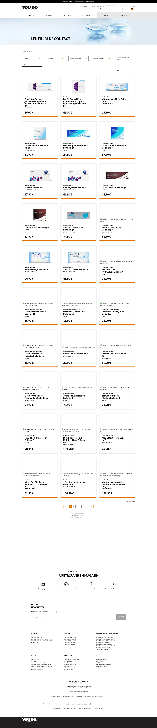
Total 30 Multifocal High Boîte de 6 (36, 439)
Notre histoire (68, 663)
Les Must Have (35, 659)
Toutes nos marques (102, 649)
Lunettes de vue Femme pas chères (41, 664)
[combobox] (32, 58)
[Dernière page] (94, 506)
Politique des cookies (69, 708)
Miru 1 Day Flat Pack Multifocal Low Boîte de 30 (36, 484)
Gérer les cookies (69, 669)
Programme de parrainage (103, 668)
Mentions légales (99, 708)
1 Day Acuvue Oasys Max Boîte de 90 (75, 483)
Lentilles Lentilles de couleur (76, 515)
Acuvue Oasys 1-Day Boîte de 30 (73, 229)
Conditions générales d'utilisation (94, 696)
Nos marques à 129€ (102, 666)
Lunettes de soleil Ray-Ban (104, 644)
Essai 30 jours (100, 661)
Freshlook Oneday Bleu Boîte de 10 (113, 313)
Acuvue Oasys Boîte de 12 (75, 270)
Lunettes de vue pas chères (39, 663)
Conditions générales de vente (78, 698)
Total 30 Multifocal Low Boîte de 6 (74, 397)
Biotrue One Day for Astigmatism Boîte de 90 (36, 397)
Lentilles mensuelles (70, 640)
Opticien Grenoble (99, 703)
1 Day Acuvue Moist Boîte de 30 (114, 100)
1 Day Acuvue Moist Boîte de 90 (36, 147)
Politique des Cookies (70, 668)
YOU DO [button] (105, 15)
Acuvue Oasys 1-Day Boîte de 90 (111, 229)
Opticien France (109, 703)
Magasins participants (37, 669)
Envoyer (121, 617)
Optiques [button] (30, 15)
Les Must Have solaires (37, 637)
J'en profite (91, 1)
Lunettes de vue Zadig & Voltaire (105, 639)
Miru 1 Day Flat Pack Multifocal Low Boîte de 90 (74, 440)
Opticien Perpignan (87, 703)
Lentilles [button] (67, 15)
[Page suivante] (91, 506)
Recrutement (67, 666)
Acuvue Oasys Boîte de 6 (36, 270)
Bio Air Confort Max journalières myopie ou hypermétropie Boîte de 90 (74, 102)
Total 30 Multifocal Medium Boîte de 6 (111, 397)
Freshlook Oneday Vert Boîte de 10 (35, 313)
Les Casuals (34, 661)
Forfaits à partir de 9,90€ (103, 663)
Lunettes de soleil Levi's (103, 647)
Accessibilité (56, 708)
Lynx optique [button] (125, 15)
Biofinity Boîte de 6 (33, 188)
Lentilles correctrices (70, 637)
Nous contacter (55, 696)
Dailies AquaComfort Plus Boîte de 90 (114, 147)
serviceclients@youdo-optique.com (78, 691)
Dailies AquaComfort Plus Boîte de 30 (75, 147)
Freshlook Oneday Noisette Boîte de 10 (34, 355)
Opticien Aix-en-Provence (73, 703)
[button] (132, 7)
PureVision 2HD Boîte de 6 (75, 354)
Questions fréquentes (68, 696)
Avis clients (80, 696)
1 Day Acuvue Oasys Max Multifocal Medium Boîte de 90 (113, 484)
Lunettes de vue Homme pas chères (41, 666)
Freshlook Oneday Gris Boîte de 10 (74, 313)
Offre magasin (68, 661)
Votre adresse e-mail (47, 612)
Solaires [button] (49, 15)
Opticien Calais (37, 703)
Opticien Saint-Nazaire (59, 703)
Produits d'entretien (69, 644)
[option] (32, 58)
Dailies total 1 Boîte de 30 (114, 188)
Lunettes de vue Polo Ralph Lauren (106, 640)
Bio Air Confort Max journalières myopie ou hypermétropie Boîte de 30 (36, 102)
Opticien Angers (47, 703)
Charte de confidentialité (85, 708)
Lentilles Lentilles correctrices (76, 513)
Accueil (24, 51)
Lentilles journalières (70, 639)
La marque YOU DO (101, 659)
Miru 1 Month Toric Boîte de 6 (113, 439)
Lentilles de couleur (69, 642)
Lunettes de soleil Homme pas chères (41, 640)
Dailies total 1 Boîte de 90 (37, 227)
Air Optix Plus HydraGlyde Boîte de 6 (112, 271)
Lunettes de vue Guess (102, 642)
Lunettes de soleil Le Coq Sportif (105, 645)
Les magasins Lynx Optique (71, 659)
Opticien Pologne (86, 704)
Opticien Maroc (76, 704)
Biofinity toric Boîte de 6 (74, 188)
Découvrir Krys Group (70, 664)
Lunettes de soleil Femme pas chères (41, 639)
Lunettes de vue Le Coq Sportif (105, 637)
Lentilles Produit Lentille (75, 517)
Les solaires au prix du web (103, 664)
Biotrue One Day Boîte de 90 (114, 355)
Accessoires (86, 15)
